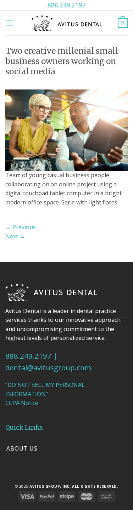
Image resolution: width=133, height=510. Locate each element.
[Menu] (9, 22)
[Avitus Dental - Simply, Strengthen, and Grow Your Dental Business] (66, 23)
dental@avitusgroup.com (48, 367)
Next (15, 236)
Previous (20, 227)
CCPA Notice (21, 403)
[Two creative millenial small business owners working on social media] (66, 129)
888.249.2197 (67, 5)
